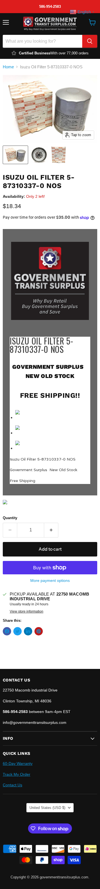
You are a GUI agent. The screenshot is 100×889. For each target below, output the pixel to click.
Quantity (10, 518)
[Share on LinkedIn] (28, 631)
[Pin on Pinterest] (38, 631)
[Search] (89, 41)
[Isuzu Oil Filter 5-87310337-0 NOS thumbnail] (15, 155)
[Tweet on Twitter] (17, 631)
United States (47, 808)
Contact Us (12, 785)
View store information (26, 611)
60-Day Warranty (17, 763)
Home (8, 66)
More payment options (50, 580)
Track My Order (16, 774)
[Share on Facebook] (7, 631)
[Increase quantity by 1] (51, 530)
